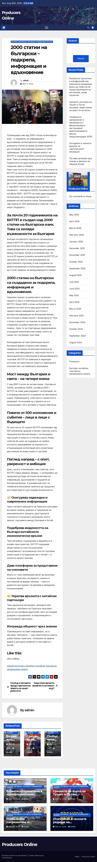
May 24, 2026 (14, 827)
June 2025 (74, 288)
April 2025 (74, 302)
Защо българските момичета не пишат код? (43, 685)
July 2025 (74, 282)
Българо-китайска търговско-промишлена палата (31, 42)
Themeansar (7, 858)
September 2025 (77, 268)
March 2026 (75, 228)
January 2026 (76, 241)
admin (26, 80)
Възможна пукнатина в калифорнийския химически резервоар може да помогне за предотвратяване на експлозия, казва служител (80, 86)
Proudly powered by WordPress (14, 855)
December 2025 (77, 248)
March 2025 (75, 309)
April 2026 (74, 221)
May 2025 (74, 295)
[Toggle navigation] (46, 28)
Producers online (88, 857)
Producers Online (19, 844)
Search (73, 40)
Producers (74, 361)
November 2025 (77, 255)
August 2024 (75, 342)
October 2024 (76, 329)
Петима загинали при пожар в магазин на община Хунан (80, 161)
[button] (88, 27)
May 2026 (74, 214)
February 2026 (76, 235)
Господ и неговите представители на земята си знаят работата (20, 687)
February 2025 (76, 315)
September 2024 (77, 335)
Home (77, 857)
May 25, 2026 (14, 799)
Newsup (38, 855)
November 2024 (77, 322)
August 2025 (75, 275)
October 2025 (76, 261)
